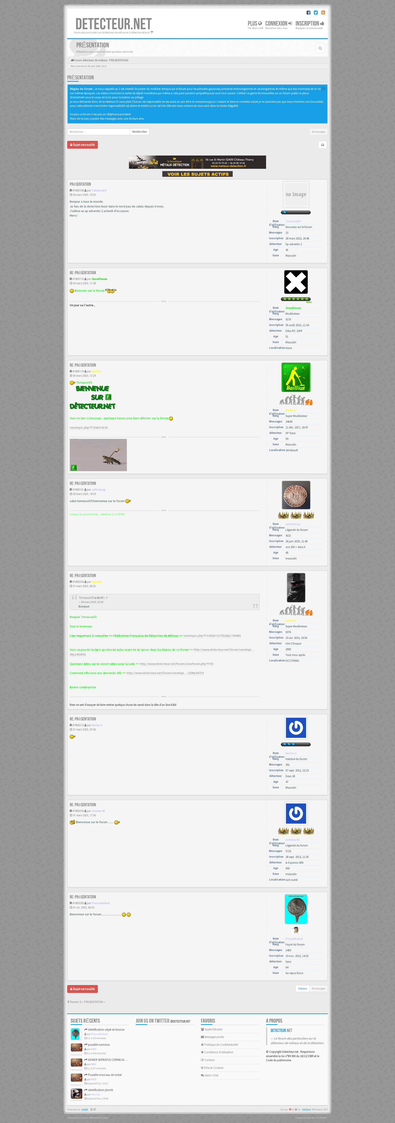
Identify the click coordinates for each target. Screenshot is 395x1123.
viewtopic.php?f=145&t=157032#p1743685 (212, 636)
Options (302, 988)
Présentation (80, 77)
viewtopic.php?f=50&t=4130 (89, 427)
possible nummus (98, 1045)
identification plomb (100, 1090)
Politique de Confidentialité (221, 1045)
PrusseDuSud (100, 903)
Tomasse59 (99, 190)
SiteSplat (306, 1109)
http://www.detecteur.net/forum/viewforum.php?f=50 (176, 664)
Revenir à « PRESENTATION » (87, 1002)
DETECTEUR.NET (113, 24)
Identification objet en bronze (105, 1030)
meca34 (97, 581)
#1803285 (78, 903)
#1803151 (78, 489)
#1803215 (78, 725)
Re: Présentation (83, 273)
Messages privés (214, 1037)
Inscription (308, 23)
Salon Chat (211, 1075)
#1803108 (78, 190)
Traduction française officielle (82, 1117)
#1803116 (78, 279)
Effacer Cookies (213, 1068)
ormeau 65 (98, 811)
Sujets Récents (213, 1029)
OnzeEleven (99, 279)
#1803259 (78, 811)
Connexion (276, 23)
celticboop (99, 489)
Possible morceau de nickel (104, 1075)
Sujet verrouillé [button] (83, 145)
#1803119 (78, 371)
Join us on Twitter (163, 1021)
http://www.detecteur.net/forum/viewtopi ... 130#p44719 (165, 673)
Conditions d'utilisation (218, 1052)
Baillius (97, 371)
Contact (209, 1060)
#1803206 (78, 581)
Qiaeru (104, 1117)
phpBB (85, 1109)
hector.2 (97, 725)
